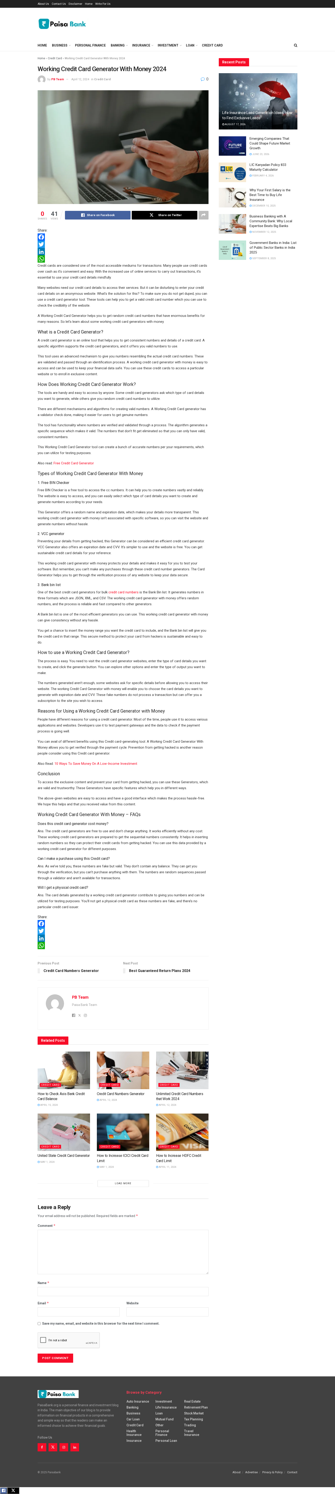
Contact (292, 1472)
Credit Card (212, 45)
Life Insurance (166, 1407)
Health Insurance (134, 1433)
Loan (190, 45)
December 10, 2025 (264, 205)
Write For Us (103, 3)
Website (132, 1303)
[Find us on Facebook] (42, 1447)
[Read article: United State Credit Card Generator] (64, 1132)
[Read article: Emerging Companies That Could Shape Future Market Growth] (232, 146)
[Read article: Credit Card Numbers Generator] (123, 1070)
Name (43, 1283)
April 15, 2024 (49, 1105)
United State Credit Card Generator (64, 1155)
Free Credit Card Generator (74, 463)
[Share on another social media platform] (203, 215)
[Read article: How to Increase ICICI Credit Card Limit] (123, 1132)
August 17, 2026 (234, 124)
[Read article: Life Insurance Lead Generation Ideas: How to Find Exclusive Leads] (258, 101)
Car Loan (133, 1419)
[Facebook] (123, 237)
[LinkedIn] (123, 251)
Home (89, 3)
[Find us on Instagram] (63, 1447)
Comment (47, 1225)
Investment (168, 45)
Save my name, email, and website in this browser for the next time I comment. (101, 1323)
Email (43, 1303)
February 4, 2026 (263, 175)
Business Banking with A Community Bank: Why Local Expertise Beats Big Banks (271, 221)
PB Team (57, 79)
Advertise (251, 1472)
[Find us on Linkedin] (74, 1447)
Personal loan (166, 1440)
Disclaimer (75, 3)
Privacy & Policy (272, 1472)
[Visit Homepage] (64, 24)
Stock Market (194, 1413)
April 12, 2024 (80, 79)
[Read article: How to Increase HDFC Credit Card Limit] (182, 1132)
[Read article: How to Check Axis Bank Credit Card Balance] (64, 1070)
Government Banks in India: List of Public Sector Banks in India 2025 (273, 247)
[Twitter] (123, 244)
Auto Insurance (137, 1401)
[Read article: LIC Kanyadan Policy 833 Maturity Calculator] (232, 172)
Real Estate (192, 1401)
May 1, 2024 (47, 1162)
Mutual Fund (164, 1419)
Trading (190, 1425)
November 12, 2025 (264, 231)
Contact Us (59, 3)
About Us (43, 3)
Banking (118, 45)
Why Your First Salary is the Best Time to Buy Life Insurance (270, 195)
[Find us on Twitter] (53, 1447)
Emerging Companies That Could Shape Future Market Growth (270, 143)
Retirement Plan (196, 1407)
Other (159, 1425)
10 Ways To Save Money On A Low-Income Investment (95, 764)
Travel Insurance (191, 1433)
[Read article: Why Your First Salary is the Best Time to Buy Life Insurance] (232, 197)
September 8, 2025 (264, 258)
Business (59, 45)
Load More (123, 1183)
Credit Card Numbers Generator (120, 1094)
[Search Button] (295, 45)
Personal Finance (90, 45)
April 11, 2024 (167, 1167)
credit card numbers (123, 592)
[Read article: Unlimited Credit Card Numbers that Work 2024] (182, 1070)
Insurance (141, 45)
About (236, 1472)
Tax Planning (193, 1419)
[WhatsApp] (123, 259)
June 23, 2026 (260, 154)
